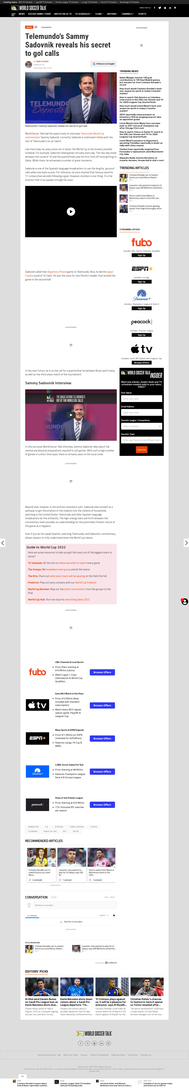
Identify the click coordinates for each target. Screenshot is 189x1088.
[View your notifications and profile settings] (114, 915)
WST (65, 831)
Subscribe (141, 449)
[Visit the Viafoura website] (111, 963)
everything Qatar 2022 (77, 599)
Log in (106, 897)
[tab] (32, 915)
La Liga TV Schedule (89, 2)
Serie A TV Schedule (109, 2)
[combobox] (140, 426)
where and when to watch (73, 563)
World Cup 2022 (50, 831)
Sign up (112, 897)
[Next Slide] (114, 866)
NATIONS (111, 13)
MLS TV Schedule (25, 2)
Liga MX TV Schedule (44, 2)
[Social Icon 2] (94, 1043)
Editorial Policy (118, 1055)
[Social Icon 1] (87, 1043)
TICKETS (142, 13)
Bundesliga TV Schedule (129, 2)
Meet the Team (70, 1055)
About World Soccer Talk (49, 1055)
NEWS (22, 13)
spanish (93, 827)
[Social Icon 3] (101, 1043)
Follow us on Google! (105, 63)
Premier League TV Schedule (67, 2)
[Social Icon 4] (108, 1043)
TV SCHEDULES (82, 13)
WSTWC (76, 831)
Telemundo (32, 831)
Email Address (127, 406)
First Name (126, 392)
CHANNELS (127, 13)
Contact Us (146, 1055)
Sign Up (141, 255)
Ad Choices (133, 1055)
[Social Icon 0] (80, 1043)
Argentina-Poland (57, 272)
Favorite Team (128, 434)
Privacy (84, 1055)
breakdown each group (58, 569)
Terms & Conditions (99, 1055)
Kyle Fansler (43, 61)
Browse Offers (102, 672)
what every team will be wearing (67, 576)
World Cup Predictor (86, 582)
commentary (33, 827)
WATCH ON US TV (63, 13)
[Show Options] (159, 426)
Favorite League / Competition (135, 420)
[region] (71, 930)
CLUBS (98, 13)
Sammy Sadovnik (77, 827)
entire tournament (74, 589)
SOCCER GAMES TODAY (39, 13)
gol (46, 827)
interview (59, 827)
